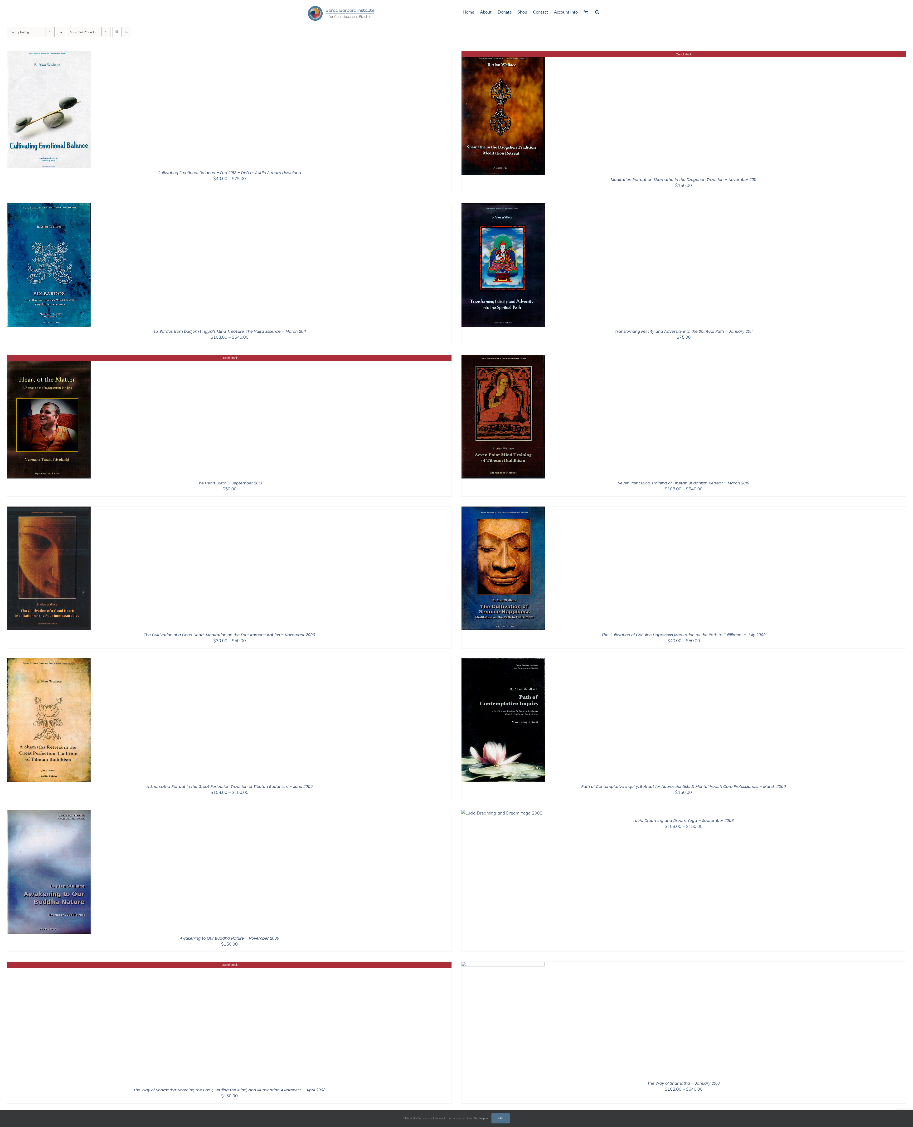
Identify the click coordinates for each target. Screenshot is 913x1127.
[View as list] (126, 32)
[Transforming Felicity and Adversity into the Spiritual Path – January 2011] (503, 206)
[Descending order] (60, 32)
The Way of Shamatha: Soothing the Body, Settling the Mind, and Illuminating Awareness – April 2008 (229, 1090)
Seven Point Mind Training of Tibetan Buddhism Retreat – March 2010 (683, 483)
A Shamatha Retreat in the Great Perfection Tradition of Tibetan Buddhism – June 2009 (229, 786)
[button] (597, 11)
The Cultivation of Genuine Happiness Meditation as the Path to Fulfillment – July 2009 (684, 635)
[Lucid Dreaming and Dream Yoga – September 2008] (501, 813)
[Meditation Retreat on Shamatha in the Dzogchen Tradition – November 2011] (503, 54)
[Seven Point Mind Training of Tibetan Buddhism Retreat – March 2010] (503, 358)
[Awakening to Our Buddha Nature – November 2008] (49, 813)
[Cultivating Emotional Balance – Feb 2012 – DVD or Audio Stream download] (49, 54)
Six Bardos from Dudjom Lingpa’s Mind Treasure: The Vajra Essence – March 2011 (229, 331)
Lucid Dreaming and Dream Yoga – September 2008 (683, 820)
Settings (480, 1118)
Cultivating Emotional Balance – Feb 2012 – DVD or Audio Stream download (229, 173)
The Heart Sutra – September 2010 (229, 483)
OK (500, 1118)
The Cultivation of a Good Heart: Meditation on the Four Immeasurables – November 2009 (229, 635)
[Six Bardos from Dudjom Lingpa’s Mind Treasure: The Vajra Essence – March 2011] (49, 206)
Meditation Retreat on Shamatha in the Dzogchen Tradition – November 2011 (683, 179)
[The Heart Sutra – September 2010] (49, 358)
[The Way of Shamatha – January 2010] (503, 964)
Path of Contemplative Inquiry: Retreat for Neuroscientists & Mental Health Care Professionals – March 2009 (683, 786)
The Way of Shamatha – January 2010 (683, 1083)
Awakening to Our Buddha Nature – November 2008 (229, 938)
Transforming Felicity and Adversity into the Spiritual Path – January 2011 (684, 331)
